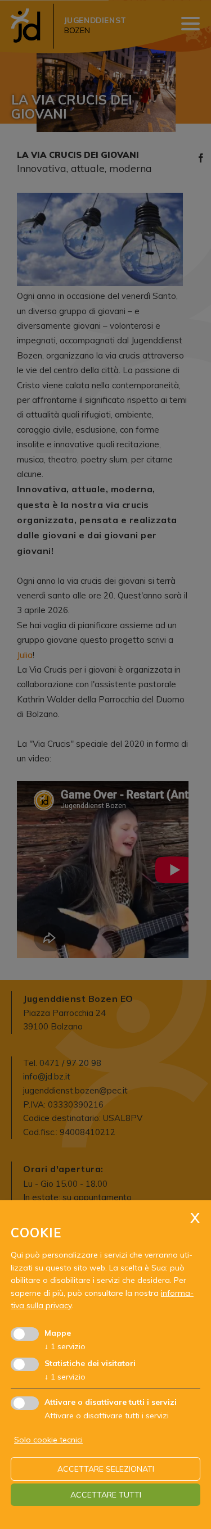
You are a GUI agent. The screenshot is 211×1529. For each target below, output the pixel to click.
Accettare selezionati (105, 1469)
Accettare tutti (105, 1495)
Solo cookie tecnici (48, 1440)
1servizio (65, 1346)
